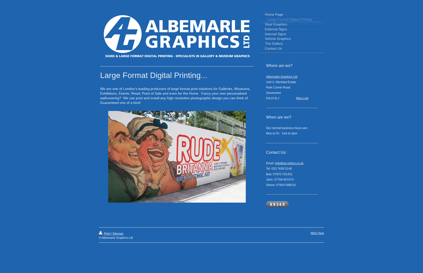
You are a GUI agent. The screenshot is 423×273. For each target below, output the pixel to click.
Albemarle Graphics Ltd (281, 76)
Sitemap (117, 233)
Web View (317, 233)
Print (107, 233)
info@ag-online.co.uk (289, 163)
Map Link (302, 98)
